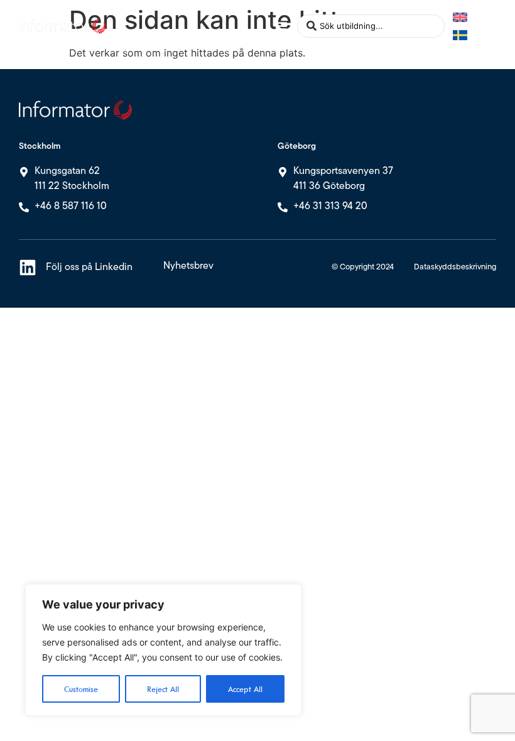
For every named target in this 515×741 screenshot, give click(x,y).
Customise (81, 689)
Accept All (245, 689)
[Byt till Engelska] (460, 17)
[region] (163, 650)
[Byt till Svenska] (460, 34)
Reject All (163, 689)
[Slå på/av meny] (281, 25)
